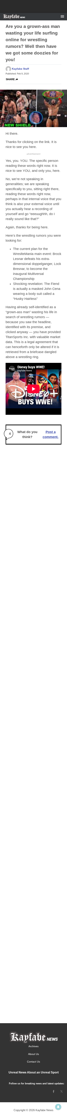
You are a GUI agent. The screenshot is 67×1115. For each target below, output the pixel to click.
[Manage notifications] (58, 1107)
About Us (33, 1054)
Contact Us (33, 1061)
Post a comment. (50, 434)
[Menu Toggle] (62, 16)
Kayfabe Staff (20, 68)
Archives (33, 1046)
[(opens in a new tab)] (53, 1091)
